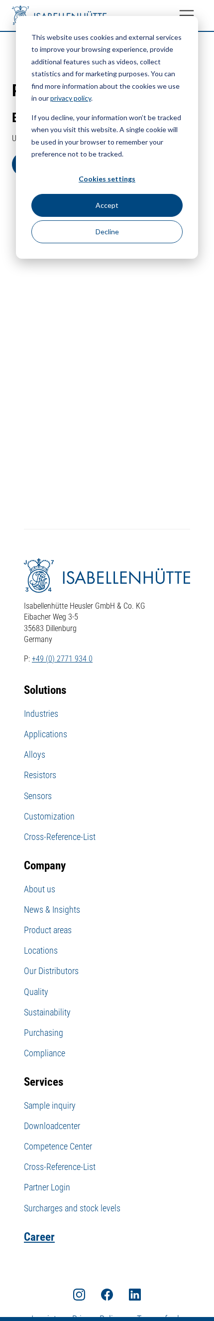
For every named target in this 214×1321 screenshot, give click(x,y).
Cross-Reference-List (60, 836)
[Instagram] (79, 1294)
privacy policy (70, 98)
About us (39, 889)
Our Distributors (51, 971)
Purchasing (43, 1032)
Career (39, 1237)
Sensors (38, 796)
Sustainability (47, 1012)
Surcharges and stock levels (72, 1208)
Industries (41, 713)
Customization (49, 816)
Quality (36, 992)
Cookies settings (107, 178)
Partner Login (47, 1187)
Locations (41, 950)
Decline (107, 231)
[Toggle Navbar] (186, 15)
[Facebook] (107, 1294)
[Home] (59, 15)
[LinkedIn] (135, 1294)
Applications (45, 734)
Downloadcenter (52, 1126)
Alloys (34, 754)
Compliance (44, 1053)
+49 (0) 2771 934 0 (62, 658)
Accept (107, 205)
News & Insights (52, 909)
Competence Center (58, 1146)
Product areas (48, 930)
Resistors (40, 775)
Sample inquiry (50, 1105)
